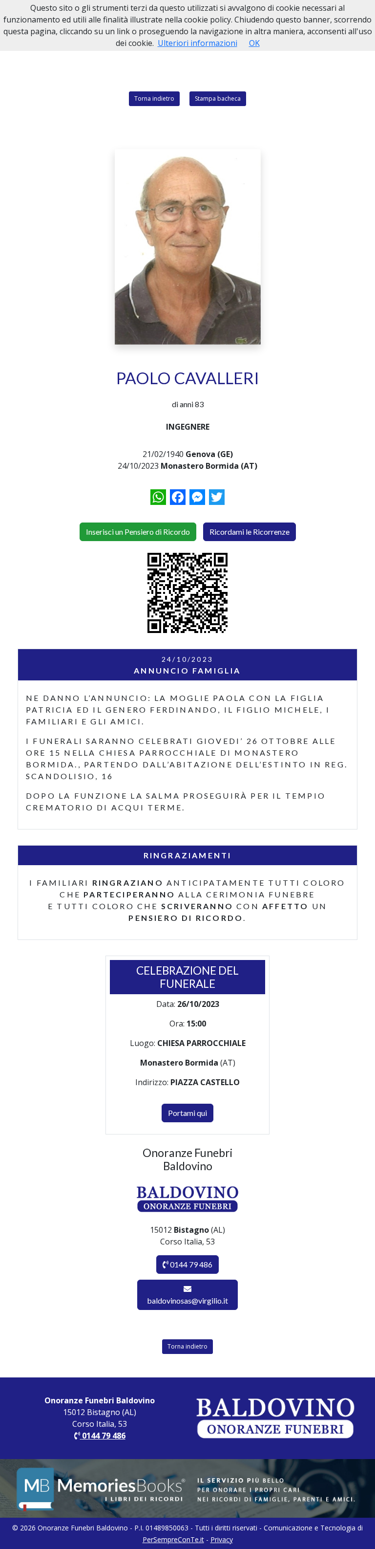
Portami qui (187, 1112)
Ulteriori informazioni (197, 43)
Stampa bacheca (218, 98)
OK (254, 43)
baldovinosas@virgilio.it (187, 1300)
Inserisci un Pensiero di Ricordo (138, 531)
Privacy (221, 1539)
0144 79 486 (190, 1264)
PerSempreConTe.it (173, 1539)
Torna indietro (154, 98)
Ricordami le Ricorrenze (249, 531)
